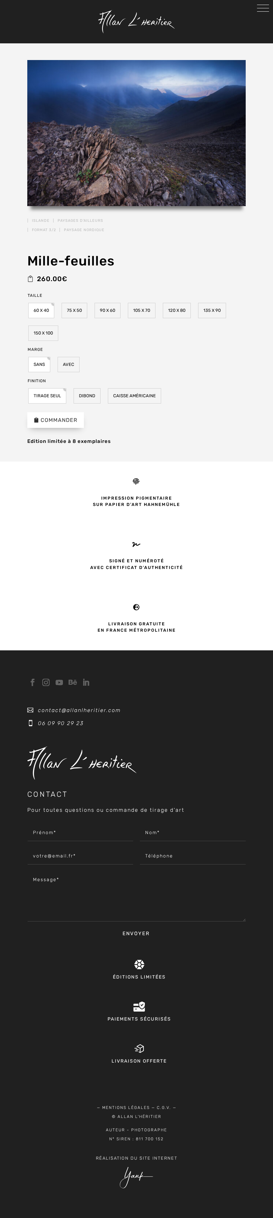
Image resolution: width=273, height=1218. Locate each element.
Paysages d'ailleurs (80, 220)
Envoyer (136, 934)
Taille (35, 295)
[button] (41, 310)
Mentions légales (126, 1107)
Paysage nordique (84, 230)
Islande (41, 220)
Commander (59, 420)
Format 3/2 (44, 230)
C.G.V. (164, 1107)
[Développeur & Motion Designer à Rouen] (136, 1186)
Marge (35, 349)
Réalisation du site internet (136, 1158)
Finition (37, 381)
